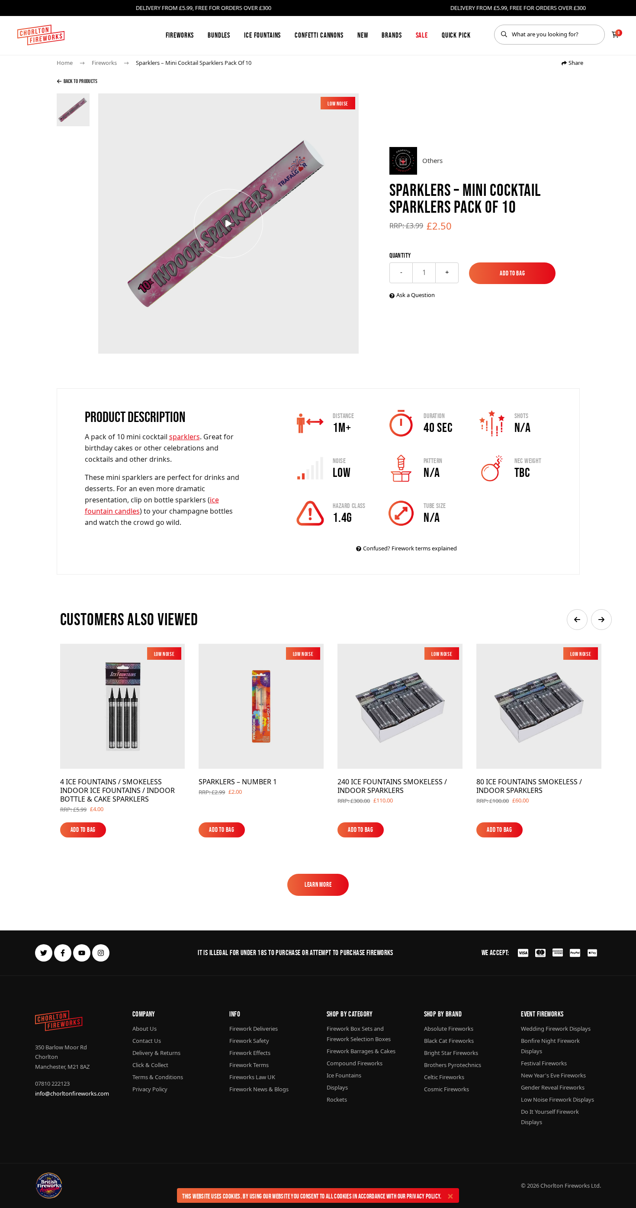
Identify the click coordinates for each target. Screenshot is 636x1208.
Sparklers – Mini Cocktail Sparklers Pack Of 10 (193, 63)
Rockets (337, 1099)
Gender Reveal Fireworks (553, 1087)
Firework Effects (249, 1053)
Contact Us (146, 1041)
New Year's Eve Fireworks (553, 1075)
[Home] (40, 35)
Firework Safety (249, 1041)
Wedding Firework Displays (556, 1028)
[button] (577, 619)
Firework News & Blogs (259, 1089)
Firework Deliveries (253, 1028)
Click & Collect (150, 1065)
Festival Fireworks (544, 1063)
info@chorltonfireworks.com (72, 1093)
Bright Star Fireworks (451, 1053)
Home (65, 63)
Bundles (219, 35)
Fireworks (180, 35)
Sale (422, 35)
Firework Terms (249, 1065)
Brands (392, 35)
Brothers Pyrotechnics (452, 1065)
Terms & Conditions (157, 1077)
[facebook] (62, 953)
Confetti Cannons (319, 35)
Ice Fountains (262, 35)
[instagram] (100, 953)
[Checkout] (615, 34)
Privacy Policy (423, 1196)
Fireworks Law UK (252, 1077)
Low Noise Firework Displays (557, 1099)
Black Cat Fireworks (449, 1041)
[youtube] (81, 953)
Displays (337, 1087)
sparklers (184, 436)
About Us (144, 1028)
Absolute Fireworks (448, 1028)
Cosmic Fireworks (446, 1089)
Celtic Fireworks (444, 1077)
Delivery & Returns (156, 1053)
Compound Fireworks (354, 1063)
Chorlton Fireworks (565, 1185)
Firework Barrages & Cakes (361, 1051)
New (362, 35)
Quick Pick (456, 35)
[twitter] (43, 953)
